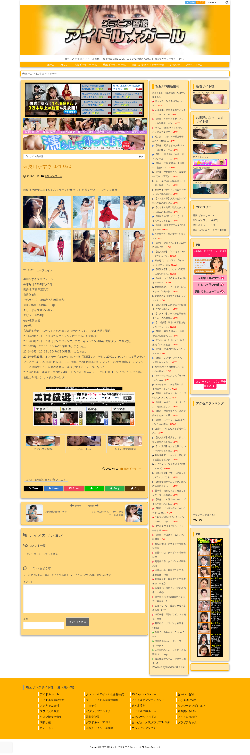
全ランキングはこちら (204, 514)
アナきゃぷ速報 (49, 705)
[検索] (227, 3)
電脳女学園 (92, 717)
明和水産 (45, 722)
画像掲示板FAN (187, 711)
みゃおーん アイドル (144, 716)
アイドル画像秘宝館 (52, 700)
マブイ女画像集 (49, 711)
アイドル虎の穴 (187, 717)
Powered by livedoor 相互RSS (168, 667)
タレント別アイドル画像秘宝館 (105, 694)
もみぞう (91, 705)
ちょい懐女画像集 (51, 717)
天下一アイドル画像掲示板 (102, 700)
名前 (25, 619)
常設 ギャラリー (48, 73)
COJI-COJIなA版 (187, 700)
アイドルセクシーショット (148, 700)
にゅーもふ (47, 728)
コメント (28, 581)
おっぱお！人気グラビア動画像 (151, 722)
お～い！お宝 (186, 694)
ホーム (28, 73)
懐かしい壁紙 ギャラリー (209, 229)
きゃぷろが (138, 705)
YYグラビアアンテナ (98, 711)
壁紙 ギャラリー (204, 225)
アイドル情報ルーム (144, 711)
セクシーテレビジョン (191, 705)
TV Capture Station (144, 694)
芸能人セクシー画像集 (99, 728)
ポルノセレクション (144, 728)
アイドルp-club (49, 694)
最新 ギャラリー (204, 215)
